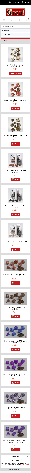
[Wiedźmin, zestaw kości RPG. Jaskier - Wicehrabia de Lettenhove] (15, 431)
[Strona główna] (15, 11)
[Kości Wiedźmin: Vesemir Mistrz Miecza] (15, 195)
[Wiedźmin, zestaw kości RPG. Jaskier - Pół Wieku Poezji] (15, 331)
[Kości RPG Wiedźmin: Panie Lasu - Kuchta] (15, 89)
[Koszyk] (27, 20)
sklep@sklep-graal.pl (24, 464)
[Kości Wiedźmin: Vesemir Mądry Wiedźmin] (15, 160)
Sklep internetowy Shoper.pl (15, 472)
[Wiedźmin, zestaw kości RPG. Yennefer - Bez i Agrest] (15, 398)
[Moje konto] (19, 20)
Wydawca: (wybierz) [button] (7, 30)
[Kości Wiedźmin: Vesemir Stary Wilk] (15, 230)
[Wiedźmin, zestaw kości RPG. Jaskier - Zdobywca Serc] (15, 364)
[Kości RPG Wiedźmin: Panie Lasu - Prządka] (15, 124)
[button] (4, 20)
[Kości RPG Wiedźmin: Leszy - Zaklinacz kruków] (15, 54)
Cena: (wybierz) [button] (6, 34)
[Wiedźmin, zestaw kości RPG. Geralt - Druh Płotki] (15, 298)
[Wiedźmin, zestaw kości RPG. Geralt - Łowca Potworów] (15, 265)
